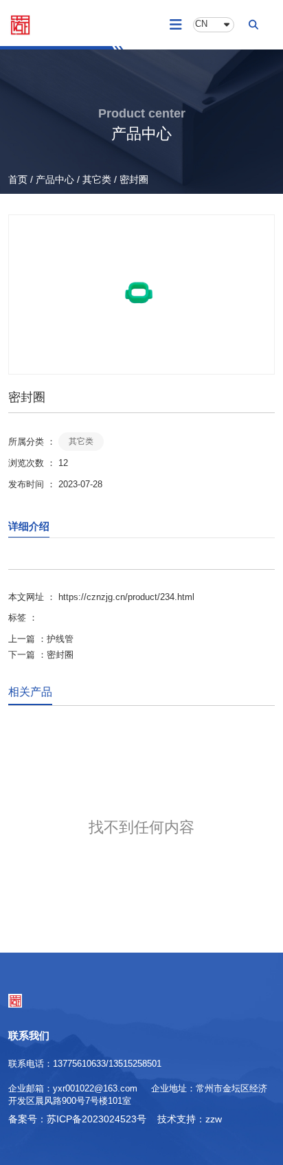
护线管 (60, 639)
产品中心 (55, 179)
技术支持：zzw (189, 1118)
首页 (19, 179)
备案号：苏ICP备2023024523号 (77, 1118)
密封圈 (60, 655)
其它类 (96, 179)
